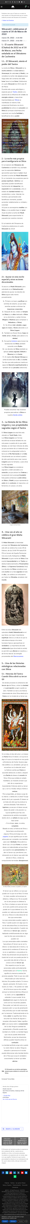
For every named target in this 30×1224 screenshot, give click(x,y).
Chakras (7, 1183)
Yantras (12, 1183)
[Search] (28, 6)
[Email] (21, 2)
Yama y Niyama (7, 1185)
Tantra (15, 92)
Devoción (24, 1185)
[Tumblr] (18, 1172)
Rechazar (13, 1221)
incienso (14, 341)
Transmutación (17, 1185)
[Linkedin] (14, 2)
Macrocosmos (18, 656)
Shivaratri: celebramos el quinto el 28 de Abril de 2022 (22, 1141)
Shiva (17, 100)
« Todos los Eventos (8, 20)
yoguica (5, 837)
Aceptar (5, 1221)
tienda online (17, 415)
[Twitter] (10, 2)
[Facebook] (3, 1172)
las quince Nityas (21, 1183)
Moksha (5, 143)
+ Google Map (6, 1095)
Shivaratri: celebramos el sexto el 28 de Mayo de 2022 (7, 1141)
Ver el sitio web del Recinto (10, 1099)
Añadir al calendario (13, 1129)
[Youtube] (19, 2)
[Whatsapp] (24, 2)
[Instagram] (12, 2)
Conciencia (15, 1187)
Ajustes (21, 1221)
